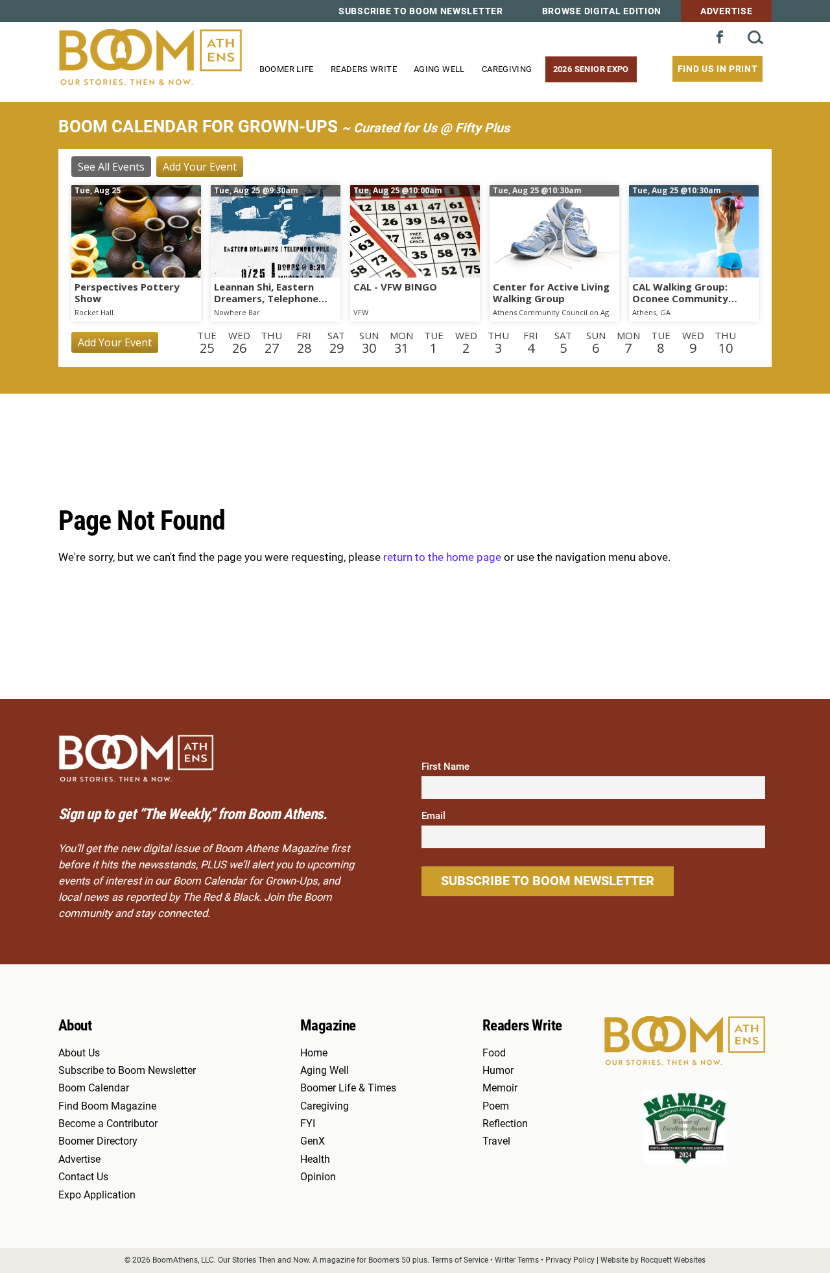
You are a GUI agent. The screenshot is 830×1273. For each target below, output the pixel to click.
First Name (445, 766)
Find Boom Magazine (107, 1106)
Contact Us (83, 1177)
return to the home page (442, 557)
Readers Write (364, 69)
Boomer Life (286, 69)
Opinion (318, 1177)
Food (494, 1053)
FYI (307, 1124)
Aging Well (439, 69)
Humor (498, 1071)
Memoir (499, 1088)
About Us (79, 1053)
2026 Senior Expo (591, 69)
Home (313, 1053)
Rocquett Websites (673, 1260)
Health (315, 1159)
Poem (495, 1106)
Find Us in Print (718, 69)
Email (433, 816)
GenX (312, 1141)
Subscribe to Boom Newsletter (420, 11)
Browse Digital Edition (601, 11)
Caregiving (507, 69)
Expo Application (97, 1195)
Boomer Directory (97, 1141)
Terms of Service (459, 1260)
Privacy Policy (570, 1260)
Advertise (726, 11)
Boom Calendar (93, 1088)
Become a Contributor (108, 1124)
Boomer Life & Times (348, 1088)
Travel (496, 1141)
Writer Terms (517, 1260)
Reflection (505, 1124)
